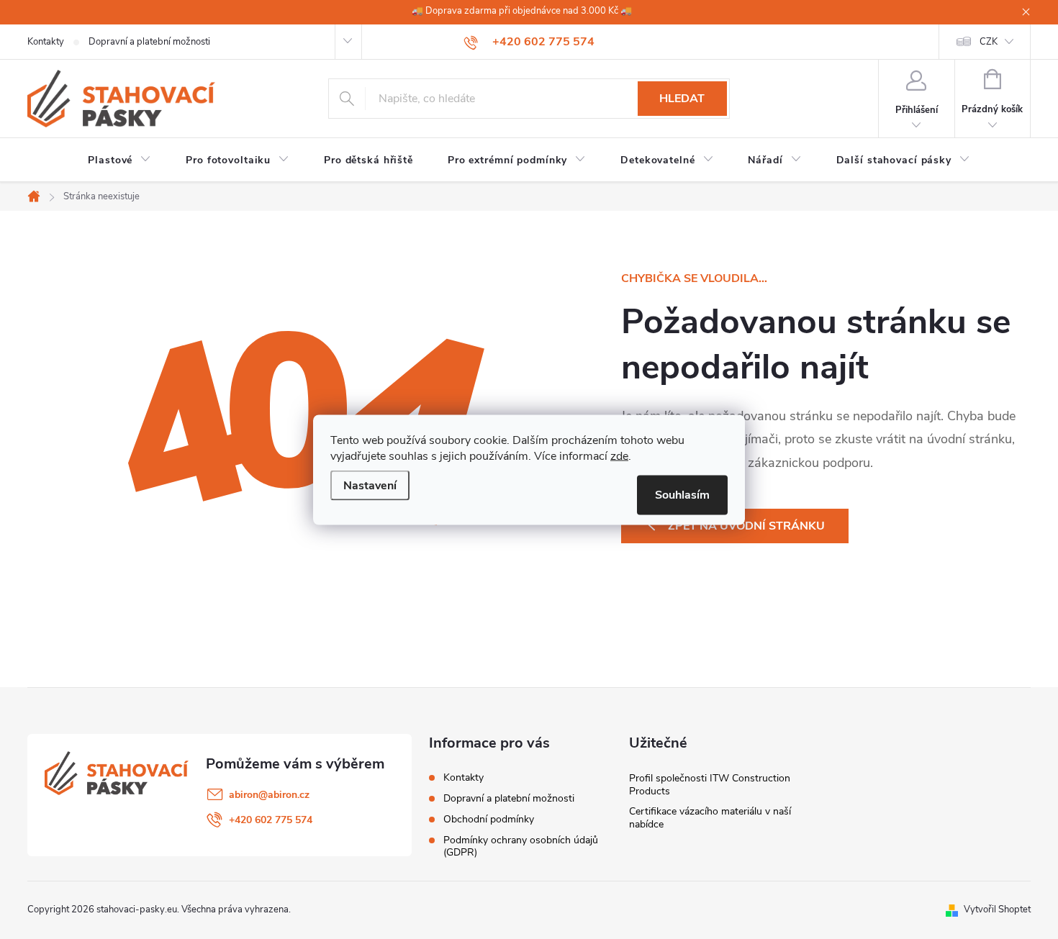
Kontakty (45, 41)
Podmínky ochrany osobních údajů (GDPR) (520, 846)
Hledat (682, 98)
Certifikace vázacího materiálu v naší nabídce (710, 817)
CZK (989, 41)
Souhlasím (682, 494)
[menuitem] (119, 160)
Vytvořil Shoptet (997, 909)
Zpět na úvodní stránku (746, 526)
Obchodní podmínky (488, 819)
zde (619, 455)
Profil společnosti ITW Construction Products (709, 784)
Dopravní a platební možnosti (149, 41)
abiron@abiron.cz (269, 795)
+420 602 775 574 (270, 820)
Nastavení (370, 485)
